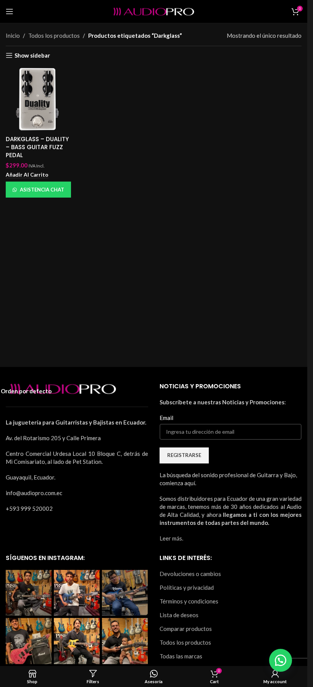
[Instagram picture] (29, 593)
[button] (27, 175)
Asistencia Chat (42, 190)
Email (166, 417)
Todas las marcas (181, 656)
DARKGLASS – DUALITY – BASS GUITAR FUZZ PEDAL (37, 147)
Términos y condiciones (189, 601)
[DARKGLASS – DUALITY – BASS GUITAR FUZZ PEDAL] (38, 99)
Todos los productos (185, 642)
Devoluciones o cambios (190, 573)
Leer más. (171, 538)
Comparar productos (186, 628)
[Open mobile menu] (9, 11)
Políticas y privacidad (187, 587)
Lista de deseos (179, 614)
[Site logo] (154, 10)
